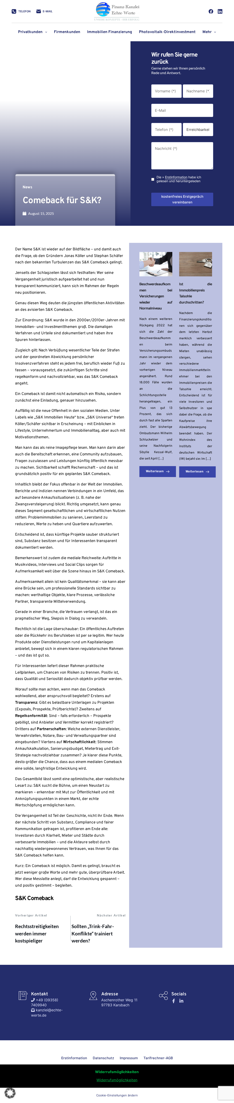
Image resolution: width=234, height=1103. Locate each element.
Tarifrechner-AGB (158, 1058)
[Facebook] (211, 11)
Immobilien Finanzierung (109, 32)
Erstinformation (176, 177)
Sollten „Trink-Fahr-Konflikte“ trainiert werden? (93, 933)
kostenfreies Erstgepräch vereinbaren (182, 199)
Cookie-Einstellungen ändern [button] (117, 1095)
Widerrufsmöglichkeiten (116, 1080)
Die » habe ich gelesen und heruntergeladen (179, 179)
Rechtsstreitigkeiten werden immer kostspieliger (37, 933)
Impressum (129, 1058)
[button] (10, 1093)
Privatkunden (30, 32)
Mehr (207, 32)
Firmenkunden (67, 32)
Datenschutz (103, 1058)
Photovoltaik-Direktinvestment (167, 32)
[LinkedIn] (220, 11)
